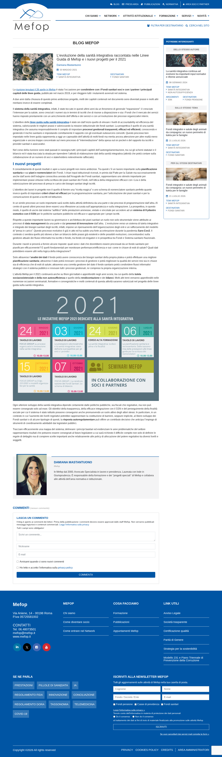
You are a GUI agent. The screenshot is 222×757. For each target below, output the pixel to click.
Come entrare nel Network (79, 631)
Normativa (172, 4)
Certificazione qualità (176, 631)
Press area (131, 4)
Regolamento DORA (29, 704)
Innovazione (58, 694)
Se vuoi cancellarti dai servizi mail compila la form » (184, 734)
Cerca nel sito (199, 25)
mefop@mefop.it (24, 633)
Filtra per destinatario (167, 25)
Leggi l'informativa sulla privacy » (129, 710)
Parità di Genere (173, 640)
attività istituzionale (138, 16)
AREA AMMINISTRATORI (193, 749)
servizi (186, 16)
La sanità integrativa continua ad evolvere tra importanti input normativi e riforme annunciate (186, 74)
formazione (167, 16)
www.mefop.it (22, 636)
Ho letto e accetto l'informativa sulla (46, 567)
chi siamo (91, 16)
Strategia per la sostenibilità (180, 648)
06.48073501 (27, 629)
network (110, 16)
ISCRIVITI (161, 727)
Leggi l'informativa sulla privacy (74, 524)
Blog (116, 4)
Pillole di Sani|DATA (53, 685)
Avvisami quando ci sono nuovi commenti (42, 561)
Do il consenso (123, 716)
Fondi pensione (124, 704)
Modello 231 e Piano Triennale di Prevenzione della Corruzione (183, 659)
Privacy (127, 749)
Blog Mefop (86, 43)
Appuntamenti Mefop (125, 631)
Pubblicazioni (152, 4)
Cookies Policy (147, 749)
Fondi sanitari (171, 704)
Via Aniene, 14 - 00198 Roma (32, 613)
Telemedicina (84, 704)
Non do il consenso (144, 716)
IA (75, 685)
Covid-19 (21, 713)
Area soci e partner (197, 4)
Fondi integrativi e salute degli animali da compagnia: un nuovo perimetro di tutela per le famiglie (186, 132)
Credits (167, 749)
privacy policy (65, 567)
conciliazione (84, 694)
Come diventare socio (76, 622)
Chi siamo (69, 613)
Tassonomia (59, 704)
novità (202, 16)
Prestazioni (24, 685)
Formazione (120, 613)
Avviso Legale (172, 613)
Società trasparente (175, 622)
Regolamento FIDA (29, 694)
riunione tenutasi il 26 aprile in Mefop (36, 89)
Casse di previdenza (148, 704)
